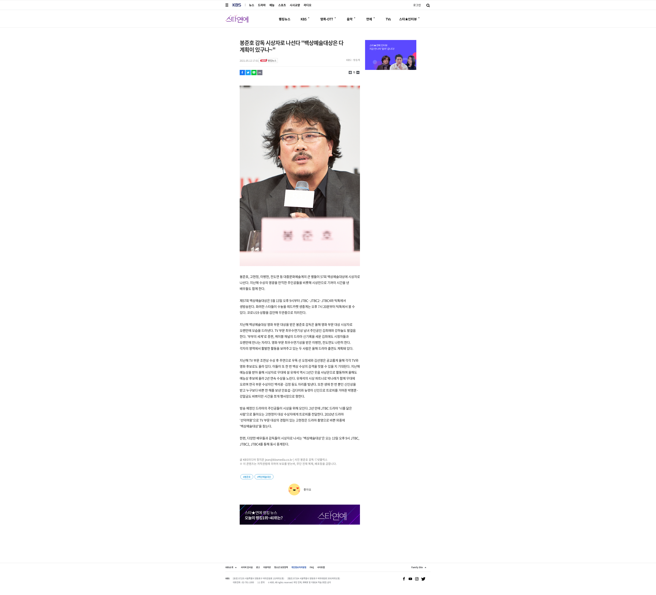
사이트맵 (321, 567)
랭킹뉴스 (272, 60)
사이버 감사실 (247, 567)
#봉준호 (246, 476)
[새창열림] (390, 55)
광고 (258, 567)
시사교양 (295, 5)
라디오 (307, 5)
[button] (227, 5)
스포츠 (282, 5)
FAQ (312, 567)
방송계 (356, 59)
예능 (272, 5)
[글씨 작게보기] (350, 72)
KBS (348, 59)
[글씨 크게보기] (357, 72)
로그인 (417, 5)
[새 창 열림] (242, 72)
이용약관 (267, 567)
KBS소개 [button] (229, 567)
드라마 (262, 5)
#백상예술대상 (264, 476)
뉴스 (251, 5)
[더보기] (308, 18)
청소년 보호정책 (281, 567)
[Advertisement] (300, 537)
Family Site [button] (417, 567)
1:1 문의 (261, 582)
